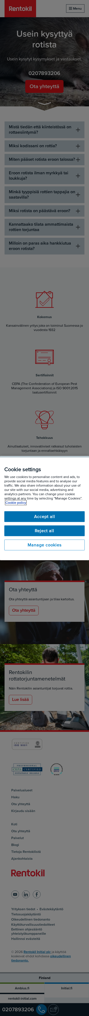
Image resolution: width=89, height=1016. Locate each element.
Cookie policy (15, 502)
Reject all (44, 530)
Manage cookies (45, 544)
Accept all (44, 516)
